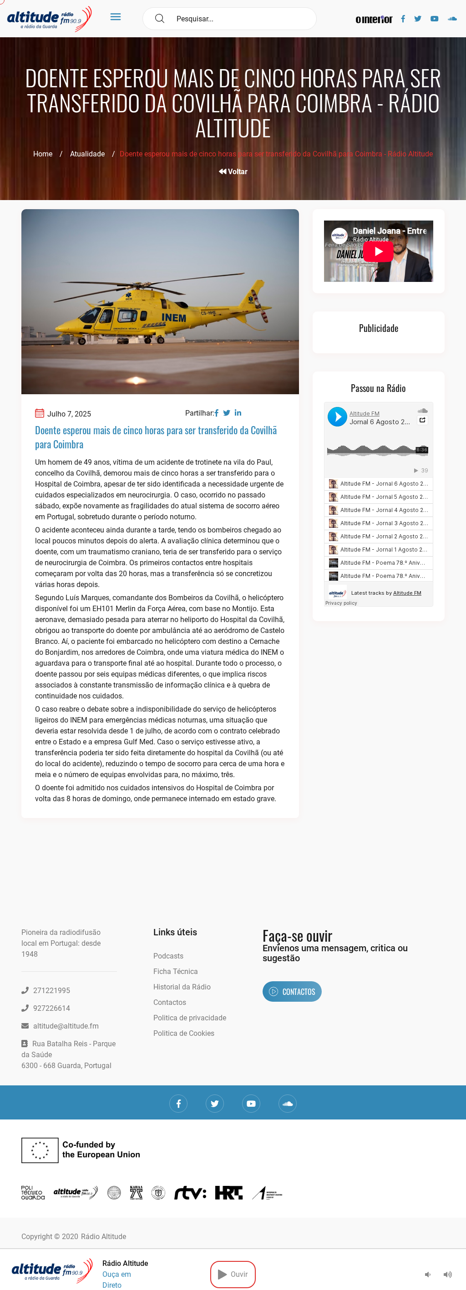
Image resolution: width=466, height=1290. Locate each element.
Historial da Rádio (182, 987)
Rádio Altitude (103, 1236)
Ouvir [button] (237, 1274)
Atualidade (87, 154)
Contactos (169, 1002)
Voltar (237, 171)
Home (42, 154)
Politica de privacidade (189, 1018)
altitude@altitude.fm (66, 1026)
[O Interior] (374, 19)
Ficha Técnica (175, 971)
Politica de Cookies (183, 1033)
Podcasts (168, 956)
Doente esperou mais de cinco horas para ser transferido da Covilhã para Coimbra (156, 436)
